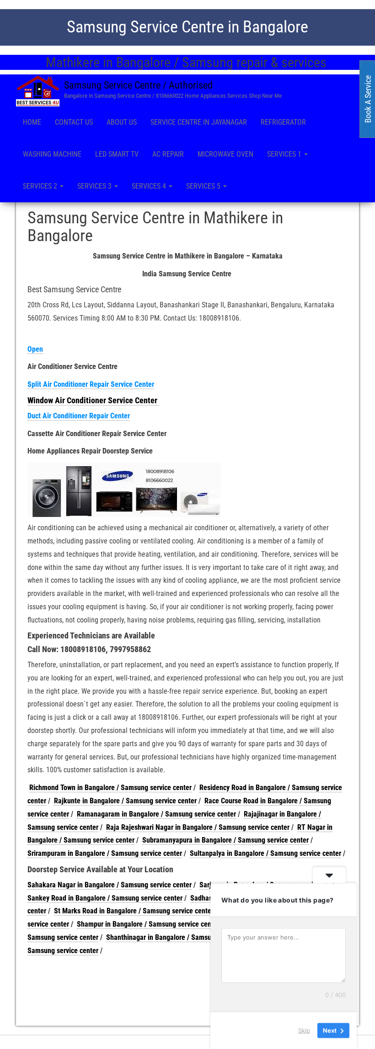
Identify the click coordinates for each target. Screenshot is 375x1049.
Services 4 (150, 186)
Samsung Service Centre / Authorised (138, 85)
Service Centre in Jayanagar (198, 122)
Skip (304, 1030)
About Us (122, 122)
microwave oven (225, 154)
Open (35, 349)
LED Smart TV (117, 154)
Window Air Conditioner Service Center (93, 400)
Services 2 (41, 186)
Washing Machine (52, 154)
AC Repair (168, 154)
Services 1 (285, 154)
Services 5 (204, 186)
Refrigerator (283, 122)
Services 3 (95, 186)
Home (32, 122)
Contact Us (74, 122)
